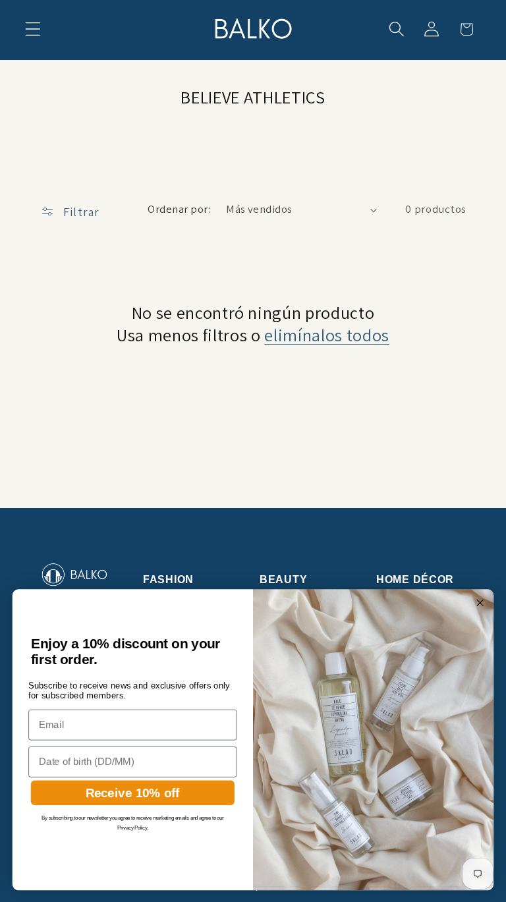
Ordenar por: (179, 209)
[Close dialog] (479, 602)
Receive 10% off (133, 792)
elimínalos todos (326, 335)
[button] (33, 29)
